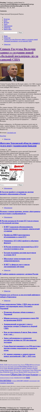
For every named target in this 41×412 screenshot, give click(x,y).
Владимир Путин (25, 366)
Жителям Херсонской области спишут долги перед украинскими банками (20, 144)
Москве (16, 372)
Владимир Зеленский (13, 366)
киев (24, 377)
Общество (7, 27)
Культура (7, 19)
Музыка (6, 22)
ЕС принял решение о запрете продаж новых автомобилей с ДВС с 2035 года (20, 355)
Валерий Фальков (36, 364)
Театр (5, 24)
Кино (5, 21)
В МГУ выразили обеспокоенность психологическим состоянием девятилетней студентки (22, 229)
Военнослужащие (9, 370)
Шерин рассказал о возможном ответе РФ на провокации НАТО (21, 319)
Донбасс (32, 370)
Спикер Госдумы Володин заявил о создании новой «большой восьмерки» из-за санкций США (19, 54)
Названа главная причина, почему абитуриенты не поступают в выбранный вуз (20, 212)
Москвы (20, 372)
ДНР (14, 370)
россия (20, 380)
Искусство (37, 370)
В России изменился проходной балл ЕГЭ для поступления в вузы (21, 248)
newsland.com (11, 132)
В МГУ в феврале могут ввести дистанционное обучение (17, 266)
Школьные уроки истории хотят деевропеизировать (17, 260)
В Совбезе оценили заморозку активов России (19, 274)
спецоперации (33, 380)
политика (5, 380)
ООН (37, 372)
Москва (12, 372)
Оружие (26, 374)
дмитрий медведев (18, 377)
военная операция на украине (7, 377)
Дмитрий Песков (26, 370)
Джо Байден (19, 370)
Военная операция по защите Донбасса (20, 368)
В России (28, 364)
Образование (8, 26)
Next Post (3, 136)
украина (3, 383)
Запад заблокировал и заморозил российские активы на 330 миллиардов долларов (20, 340)
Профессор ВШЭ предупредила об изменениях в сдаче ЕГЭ (17, 236)
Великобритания (3, 366)
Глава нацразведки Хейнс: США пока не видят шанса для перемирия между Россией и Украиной (19, 306)
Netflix (2, 364)
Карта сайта (8, 29)
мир (28, 377)
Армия (9, 364)
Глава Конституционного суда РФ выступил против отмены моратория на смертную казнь (22, 348)
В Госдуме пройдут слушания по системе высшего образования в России (17, 193)
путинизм (14, 380)
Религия (34, 374)
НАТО (25, 372)
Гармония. (3, 11)
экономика (10, 383)
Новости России (31, 372)
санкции (26, 381)
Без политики (14, 364)
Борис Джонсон (21, 364)
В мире (6, 368)
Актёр (5, 364)
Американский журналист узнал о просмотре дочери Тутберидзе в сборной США (20, 326)
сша (38, 380)
